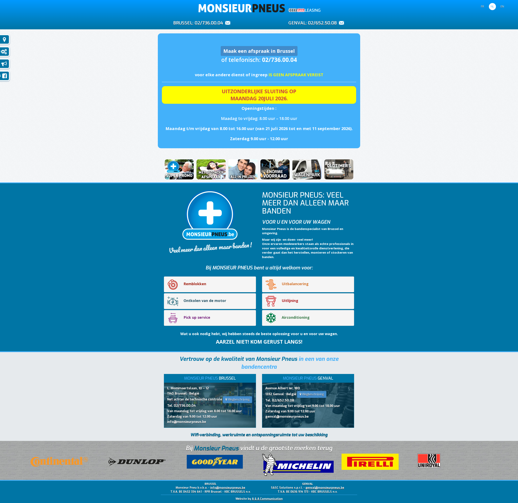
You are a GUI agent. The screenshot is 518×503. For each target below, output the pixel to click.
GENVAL (297, 23)
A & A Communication (267, 499)
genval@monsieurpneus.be (287, 416)
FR (482, 6)
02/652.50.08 (322, 23)
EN (502, 6)
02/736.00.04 (209, 23)
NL (492, 6)
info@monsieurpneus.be (186, 422)
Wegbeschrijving (238, 399)
